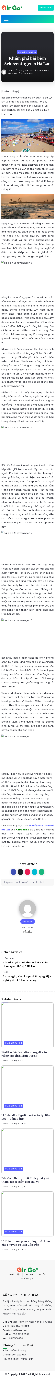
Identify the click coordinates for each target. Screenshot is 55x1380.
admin (11, 70)
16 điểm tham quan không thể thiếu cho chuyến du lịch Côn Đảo (25, 1243)
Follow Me (27, 921)
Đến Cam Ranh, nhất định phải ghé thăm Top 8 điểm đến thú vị (25, 1180)
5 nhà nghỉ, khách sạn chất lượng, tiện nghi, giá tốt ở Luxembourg (27, 978)
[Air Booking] (12, 7)
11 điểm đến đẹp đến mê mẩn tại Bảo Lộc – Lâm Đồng (25, 1117)
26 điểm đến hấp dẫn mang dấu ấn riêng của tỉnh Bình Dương (24, 1054)
